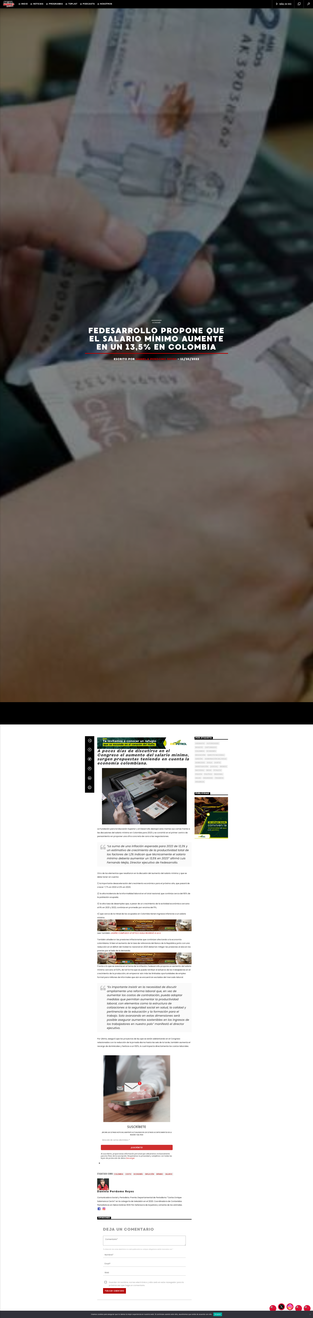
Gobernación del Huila (215, 769)
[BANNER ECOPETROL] (144, 753)
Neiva (209, 780)
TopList (72, 4)
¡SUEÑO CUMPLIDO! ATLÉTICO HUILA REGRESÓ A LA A (136, 942)
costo (128, 1184)
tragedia (219, 788)
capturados (210, 757)
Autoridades (212, 753)
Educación (200, 765)
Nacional (200, 780)
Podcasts (89, 4)
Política (208, 784)
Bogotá (199, 757)
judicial (214, 776)
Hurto (217, 772)
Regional (218, 784)
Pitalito (217, 780)
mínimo (159, 1184)
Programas (56, 4)
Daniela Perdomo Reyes (156, 363)
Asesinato (200, 753)
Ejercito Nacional (216, 765)
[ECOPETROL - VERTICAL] (211, 827)
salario (168, 1184)
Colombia (118, 1184)
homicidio (200, 772)
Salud (198, 788)
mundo (223, 776)
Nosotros (106, 4)
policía (199, 784)
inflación (149, 1184)
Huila (209, 772)
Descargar (130, 1168)
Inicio (24, 4)
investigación (202, 776)
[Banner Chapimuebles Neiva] (144, 935)
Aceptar (218, 1314)
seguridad (208, 788)
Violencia (200, 792)
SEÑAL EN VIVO (285, 4)
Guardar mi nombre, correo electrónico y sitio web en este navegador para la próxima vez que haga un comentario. (146, 1292)
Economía (156, 327)
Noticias (38, 4)
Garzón (199, 769)
